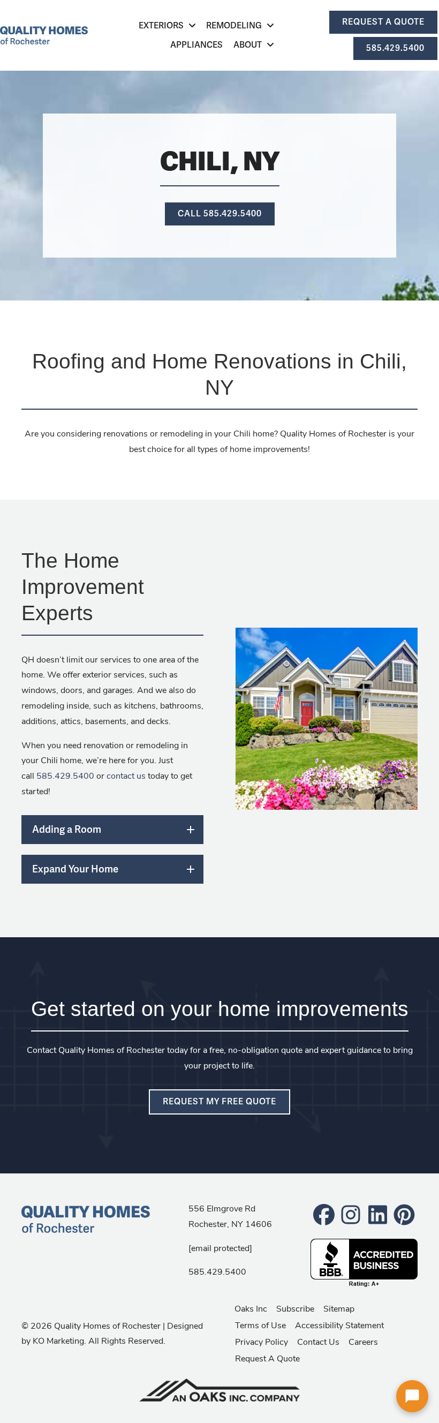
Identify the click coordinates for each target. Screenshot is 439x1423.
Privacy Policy (261, 1341)
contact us (126, 775)
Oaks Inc (250, 1308)
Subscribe (295, 1308)
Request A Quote (267, 1358)
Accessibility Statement (339, 1324)
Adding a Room (66, 829)
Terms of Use (260, 1324)
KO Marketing (58, 1340)
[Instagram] (350, 1214)
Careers (363, 1341)
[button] (112, 829)
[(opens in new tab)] (219, 1388)
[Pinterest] (404, 1214)
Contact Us (318, 1341)
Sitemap (338, 1308)
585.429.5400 (65, 775)
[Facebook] (324, 1214)
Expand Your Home (75, 869)
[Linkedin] (377, 1214)
